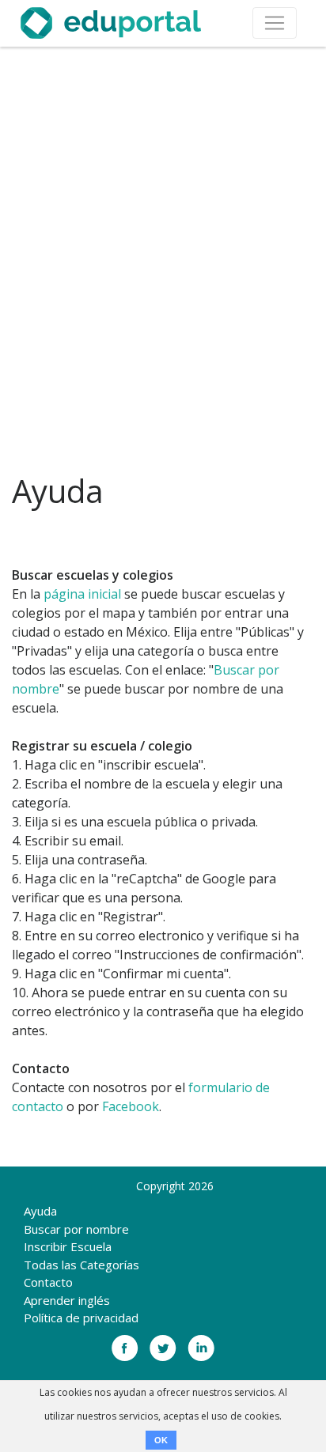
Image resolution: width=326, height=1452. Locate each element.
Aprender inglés (67, 1300)
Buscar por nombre (76, 1229)
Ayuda (40, 1211)
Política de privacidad (81, 1317)
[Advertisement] (163, 260)
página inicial (82, 594)
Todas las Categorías (81, 1264)
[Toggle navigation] (274, 23)
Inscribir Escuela (68, 1246)
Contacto (48, 1282)
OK (161, 1440)
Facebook (130, 1106)
